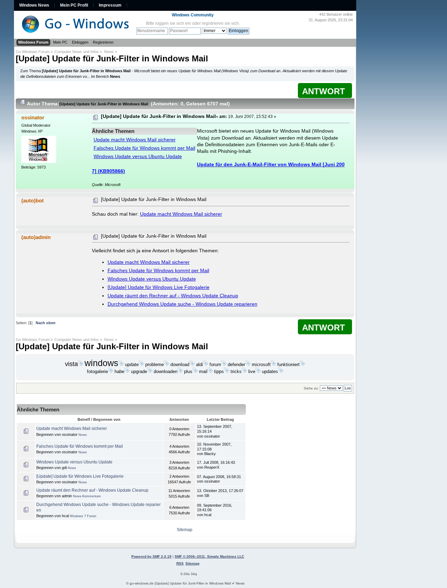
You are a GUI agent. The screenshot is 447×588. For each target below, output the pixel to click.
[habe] (127, 371)
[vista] (80, 364)
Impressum (110, 5)
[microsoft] (273, 364)
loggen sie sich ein (173, 23)
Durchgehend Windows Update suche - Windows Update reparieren (182, 304)
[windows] (121, 364)
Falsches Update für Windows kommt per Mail (144, 148)
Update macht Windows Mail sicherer (135, 139)
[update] (141, 364)
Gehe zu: (311, 388)
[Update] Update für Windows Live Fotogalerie (159, 287)
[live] (258, 371)
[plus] (195, 371)
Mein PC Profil (74, 5)
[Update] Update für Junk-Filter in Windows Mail (112, 58)
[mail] (210, 371)
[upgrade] (150, 371)
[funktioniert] (302, 364)
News (109, 52)
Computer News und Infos (76, 52)
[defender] (248, 364)
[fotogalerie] (110, 371)
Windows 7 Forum (83, 516)
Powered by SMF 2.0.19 (151, 556)
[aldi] (205, 364)
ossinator (32, 117)
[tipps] (226, 371)
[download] (192, 364)
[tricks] (244, 371)
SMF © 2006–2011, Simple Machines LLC (209, 556)
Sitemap (184, 529)
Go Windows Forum (33, 52)
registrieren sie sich (220, 23)
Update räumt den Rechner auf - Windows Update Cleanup (173, 295)
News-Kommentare (87, 496)
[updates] (281, 371)
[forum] (224, 364)
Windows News (34, 5)
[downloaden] (180, 371)
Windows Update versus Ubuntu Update (138, 156)
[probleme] (166, 364)
